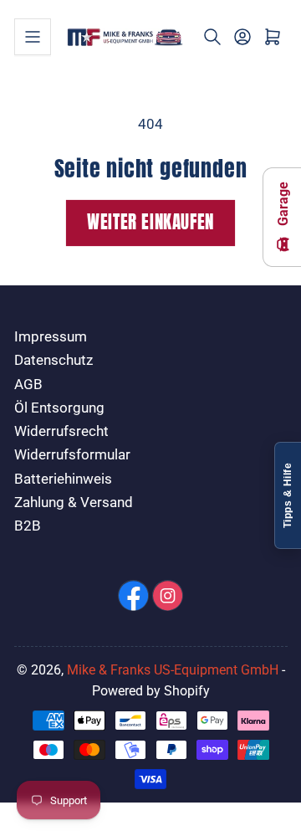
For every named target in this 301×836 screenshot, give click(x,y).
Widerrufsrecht (61, 431)
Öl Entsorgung (59, 408)
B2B (27, 526)
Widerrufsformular (72, 455)
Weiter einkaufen (150, 222)
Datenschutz (53, 360)
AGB (28, 384)
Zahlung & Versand (73, 502)
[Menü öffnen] (32, 36)
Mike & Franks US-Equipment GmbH (172, 670)
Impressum (50, 337)
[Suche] (212, 36)
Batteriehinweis (63, 479)
